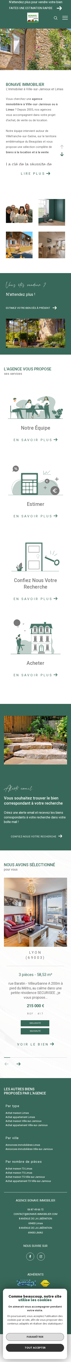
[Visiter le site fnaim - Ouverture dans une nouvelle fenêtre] (45, 1283)
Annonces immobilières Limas (23, 1144)
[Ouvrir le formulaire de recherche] (55, 18)
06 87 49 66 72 (35, 1209)
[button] (18, 1064)
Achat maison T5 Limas (19, 1172)
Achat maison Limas (17, 1112)
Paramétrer (35, 1337)
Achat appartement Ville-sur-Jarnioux (27, 1125)
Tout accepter (35, 1347)
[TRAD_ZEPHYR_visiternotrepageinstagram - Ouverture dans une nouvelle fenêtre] (41, 1257)
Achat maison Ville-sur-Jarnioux (23, 1121)
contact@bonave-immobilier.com (35, 1214)
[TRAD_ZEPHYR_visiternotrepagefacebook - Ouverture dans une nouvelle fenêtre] (30, 1257)
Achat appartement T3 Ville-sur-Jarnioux (28, 1181)
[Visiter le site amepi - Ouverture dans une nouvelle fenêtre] (26, 1283)
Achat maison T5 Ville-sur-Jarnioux (25, 1176)
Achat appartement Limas (20, 1117)
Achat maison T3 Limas (19, 1168)
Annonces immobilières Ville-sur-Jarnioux (29, 1149)
